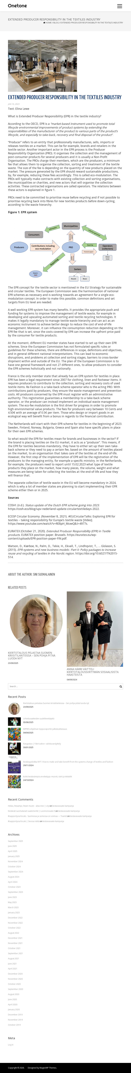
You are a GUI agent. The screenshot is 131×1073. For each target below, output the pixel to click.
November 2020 (15, 979)
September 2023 (15, 892)
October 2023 (14, 887)
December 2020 (15, 973)
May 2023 (12, 902)
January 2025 (14, 856)
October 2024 (14, 866)
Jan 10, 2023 (13, 104)
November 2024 (15, 861)
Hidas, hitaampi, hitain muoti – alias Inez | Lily (29, 806)
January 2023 (14, 912)
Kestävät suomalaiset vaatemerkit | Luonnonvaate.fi (31, 811)
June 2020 (12, 999)
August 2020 (13, 994)
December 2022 (15, 917)
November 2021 (15, 943)
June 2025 (12, 846)
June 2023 (12, 897)
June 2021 (12, 963)
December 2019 (15, 1014)
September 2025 (15, 841)
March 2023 (13, 907)
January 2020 (14, 1009)
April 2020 (12, 1004)
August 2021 (13, 958)
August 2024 (13, 876)
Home (49, 22)
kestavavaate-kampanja (63, 806)
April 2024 (12, 882)
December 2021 (15, 938)
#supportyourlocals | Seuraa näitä (24, 821)
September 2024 (15, 871)
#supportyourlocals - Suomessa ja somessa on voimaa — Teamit (37, 816)
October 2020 (14, 984)
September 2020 (15, 989)
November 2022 (15, 922)
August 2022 (13, 933)
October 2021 (14, 948)
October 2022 (14, 927)
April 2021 (12, 968)
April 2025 (12, 851)
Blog (56, 22)
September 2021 (15, 953)
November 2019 (15, 1019)
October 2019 (14, 1024)
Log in (10, 1044)
